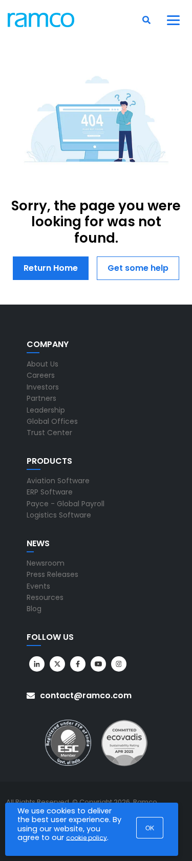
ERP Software (50, 492)
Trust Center (49, 432)
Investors (43, 387)
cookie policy (86, 837)
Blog (34, 609)
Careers (41, 375)
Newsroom (46, 563)
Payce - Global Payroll (65, 504)
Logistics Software (59, 515)
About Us (42, 364)
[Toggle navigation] (173, 20)
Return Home (51, 268)
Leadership (46, 410)
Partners (41, 398)
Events (38, 586)
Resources (45, 597)
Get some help (138, 268)
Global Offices (52, 421)
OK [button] (149, 827)
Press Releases (52, 574)
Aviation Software (58, 481)
